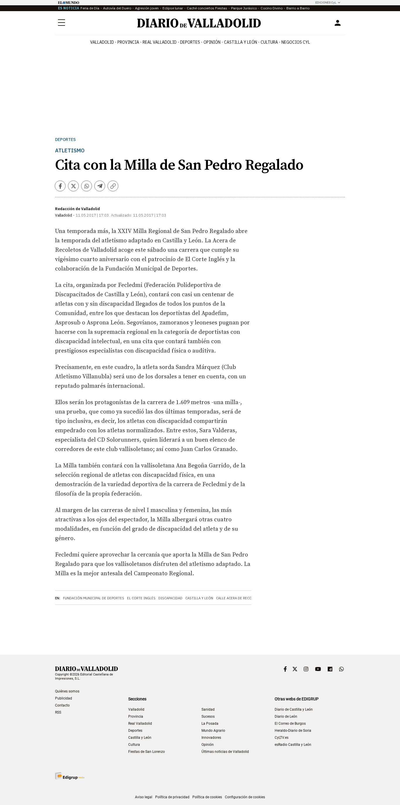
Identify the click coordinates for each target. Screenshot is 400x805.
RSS (58, 712)
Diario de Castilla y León (294, 709)
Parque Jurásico (244, 8)
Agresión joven (147, 8)
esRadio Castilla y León (293, 745)
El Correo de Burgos (290, 723)
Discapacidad (170, 598)
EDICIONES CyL (325, 2)
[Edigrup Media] (69, 776)
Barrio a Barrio (298, 8)
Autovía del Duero (117, 8)
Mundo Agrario (213, 731)
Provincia (128, 42)
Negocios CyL (295, 42)
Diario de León (286, 716)
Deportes (190, 42)
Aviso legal (143, 797)
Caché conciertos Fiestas (207, 8)
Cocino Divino (272, 8)
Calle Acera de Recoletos (239, 598)
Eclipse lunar (173, 8)
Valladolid (102, 42)
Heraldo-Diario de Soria (293, 731)
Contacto (62, 705)
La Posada (209, 723)
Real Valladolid (160, 42)
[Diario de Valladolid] (199, 23)
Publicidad (63, 698)
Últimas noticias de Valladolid (225, 752)
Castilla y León (240, 42)
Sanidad (208, 709)
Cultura (269, 42)
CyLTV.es (281, 738)
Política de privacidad (172, 797)
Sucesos (208, 716)
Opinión (212, 42)
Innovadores (211, 738)
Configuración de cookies (245, 797)
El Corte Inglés (141, 598)
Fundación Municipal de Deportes (93, 598)
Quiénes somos (67, 691)
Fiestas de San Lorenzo (146, 752)
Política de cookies (207, 797)
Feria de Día (90, 8)
